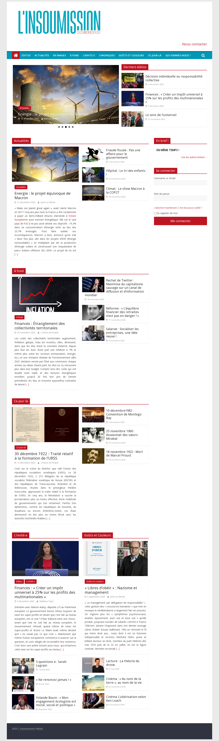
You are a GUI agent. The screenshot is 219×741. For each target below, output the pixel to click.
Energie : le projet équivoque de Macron (42, 195)
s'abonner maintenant (165, 211)
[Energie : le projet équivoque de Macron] (45, 149)
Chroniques (107, 55)
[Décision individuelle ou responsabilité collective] (66, 94)
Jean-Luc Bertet (48, 202)
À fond (74, 55)
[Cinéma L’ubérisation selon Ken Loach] (93, 695)
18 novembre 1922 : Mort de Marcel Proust (124, 454)
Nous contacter (194, 44)
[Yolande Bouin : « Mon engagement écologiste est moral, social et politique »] (23, 696)
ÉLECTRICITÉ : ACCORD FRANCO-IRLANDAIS (177, 152)
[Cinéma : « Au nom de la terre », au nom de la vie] (93, 677)
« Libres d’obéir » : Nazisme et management (111, 590)
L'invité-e (30, 581)
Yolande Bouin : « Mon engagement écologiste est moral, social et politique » (56, 701)
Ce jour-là (154, 55)
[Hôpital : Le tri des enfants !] (93, 169)
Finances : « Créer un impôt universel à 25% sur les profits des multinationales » (174, 98)
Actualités (42, 55)
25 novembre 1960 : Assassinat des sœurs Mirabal (122, 434)
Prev (17, 96)
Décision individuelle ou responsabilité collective (61, 114)
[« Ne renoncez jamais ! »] (23, 678)
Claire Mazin (48, 118)
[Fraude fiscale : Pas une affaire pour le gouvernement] (93, 149)
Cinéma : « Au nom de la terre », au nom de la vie (124, 681)
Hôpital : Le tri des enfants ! (125, 172)
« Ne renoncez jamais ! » (53, 680)
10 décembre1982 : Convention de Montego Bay (123, 414)
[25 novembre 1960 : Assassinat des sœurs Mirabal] (93, 429)
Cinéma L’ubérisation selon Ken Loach (126, 699)
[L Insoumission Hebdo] (16, 55)
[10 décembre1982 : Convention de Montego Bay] (93, 409)
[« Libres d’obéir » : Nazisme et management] (115, 543)
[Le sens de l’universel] (132, 113)
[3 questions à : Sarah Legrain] (23, 660)
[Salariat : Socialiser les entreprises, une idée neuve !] (93, 327)
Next (114, 96)
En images (59, 55)
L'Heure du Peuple (50, 332)
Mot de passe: (162, 197)
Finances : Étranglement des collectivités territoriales (40, 325)
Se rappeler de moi (167, 216)
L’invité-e (89, 55)
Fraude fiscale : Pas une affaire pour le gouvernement (123, 153)
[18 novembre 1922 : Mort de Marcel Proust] (93, 450)
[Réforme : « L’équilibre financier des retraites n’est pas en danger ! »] (93, 307)
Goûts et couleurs (131, 55)
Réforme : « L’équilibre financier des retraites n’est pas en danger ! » (122, 312)
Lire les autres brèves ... (194, 161)
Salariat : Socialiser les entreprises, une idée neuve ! (122, 332)
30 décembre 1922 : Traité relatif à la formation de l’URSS (44, 456)
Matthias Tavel (46, 601)
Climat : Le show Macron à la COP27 (125, 190)
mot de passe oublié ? (190, 211)
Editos (26, 55)
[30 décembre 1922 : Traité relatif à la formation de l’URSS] (45, 409)
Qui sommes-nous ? (178, 55)
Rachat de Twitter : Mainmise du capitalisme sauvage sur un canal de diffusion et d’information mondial (114, 287)
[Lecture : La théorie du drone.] (93, 659)
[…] (16, 254)
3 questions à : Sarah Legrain (51, 663)
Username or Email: (165, 182)
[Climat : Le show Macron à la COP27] (93, 187)
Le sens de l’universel (160, 115)
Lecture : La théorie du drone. (122, 663)
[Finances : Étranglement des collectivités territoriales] (45, 279)
